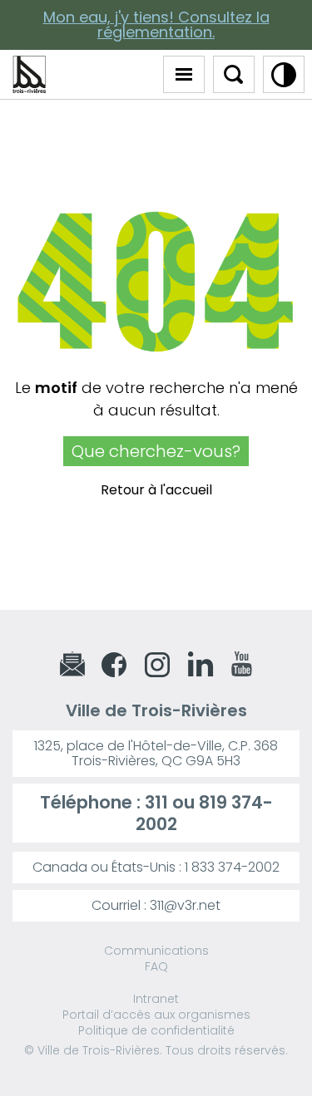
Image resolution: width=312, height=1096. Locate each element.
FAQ (156, 966)
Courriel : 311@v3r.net (156, 905)
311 (156, 802)
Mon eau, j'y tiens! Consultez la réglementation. (156, 24)
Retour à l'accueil (156, 489)
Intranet (156, 999)
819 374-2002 (204, 812)
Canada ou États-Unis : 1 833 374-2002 (156, 867)
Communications (156, 950)
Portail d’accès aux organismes (156, 1014)
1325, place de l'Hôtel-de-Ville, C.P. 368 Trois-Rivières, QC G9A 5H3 (156, 753)
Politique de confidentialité (156, 1030)
